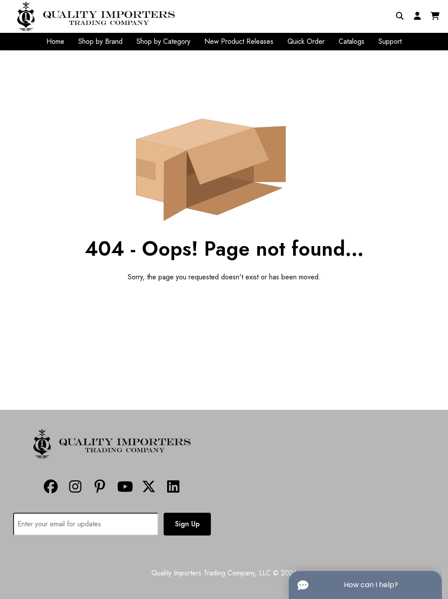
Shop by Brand (100, 41)
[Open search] (400, 16)
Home (55, 41)
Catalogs (351, 41)
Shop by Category (163, 41)
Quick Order (306, 41)
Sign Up (187, 524)
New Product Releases (238, 41)
